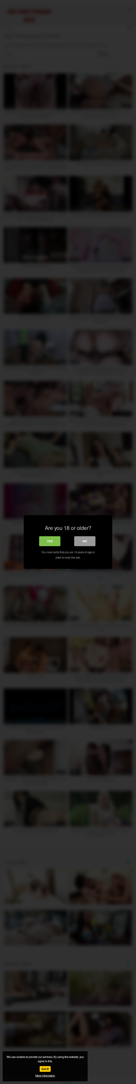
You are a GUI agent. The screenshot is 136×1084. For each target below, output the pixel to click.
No (85, 541)
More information (45, 1076)
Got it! (45, 1069)
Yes (50, 541)
